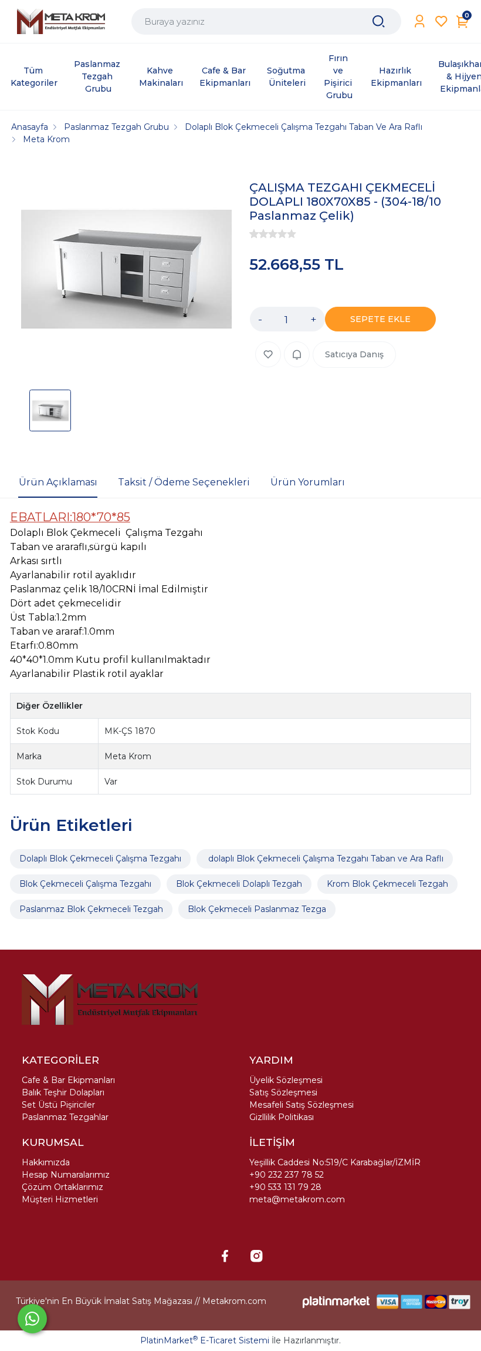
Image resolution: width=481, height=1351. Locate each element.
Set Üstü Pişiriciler (58, 1104)
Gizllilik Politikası (281, 1117)
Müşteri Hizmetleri (60, 1199)
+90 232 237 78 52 (286, 1174)
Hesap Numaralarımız (66, 1174)
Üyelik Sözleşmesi (286, 1080)
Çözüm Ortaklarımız (62, 1187)
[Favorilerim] (441, 21)
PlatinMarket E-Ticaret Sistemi (204, 1340)
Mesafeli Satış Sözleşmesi (301, 1104)
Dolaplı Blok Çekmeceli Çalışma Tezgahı (100, 858)
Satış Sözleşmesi (283, 1092)
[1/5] (254, 234)
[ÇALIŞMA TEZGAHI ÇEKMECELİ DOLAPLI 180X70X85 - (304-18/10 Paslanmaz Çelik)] (126, 271)
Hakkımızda (46, 1162)
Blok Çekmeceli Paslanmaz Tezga (257, 909)
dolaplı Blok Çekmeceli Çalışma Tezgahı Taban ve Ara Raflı (324, 858)
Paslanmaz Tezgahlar (65, 1117)
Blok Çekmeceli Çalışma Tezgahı (85, 884)
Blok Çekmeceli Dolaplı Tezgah (239, 884)
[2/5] (258, 234)
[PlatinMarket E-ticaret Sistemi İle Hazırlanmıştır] (336, 1301)
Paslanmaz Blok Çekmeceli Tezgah (91, 909)
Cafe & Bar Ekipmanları (68, 1080)
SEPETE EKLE (380, 319)
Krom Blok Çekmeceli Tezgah (387, 884)
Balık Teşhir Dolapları (63, 1092)
